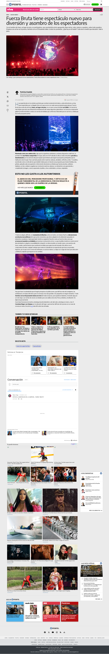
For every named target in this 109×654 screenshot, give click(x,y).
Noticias (68, 1)
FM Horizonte (72, 640)
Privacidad (54, 644)
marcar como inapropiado (73, 399)
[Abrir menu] (7, 4)
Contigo (43, 642)
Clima (38, 637)
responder (15, 398)
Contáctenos (48, 644)
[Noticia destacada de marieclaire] (33, 603)
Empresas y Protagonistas (70, 637)
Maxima (76, 642)
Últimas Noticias (26, 4)
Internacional (33, 637)
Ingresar (88, 4)
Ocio (47, 637)
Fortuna (49, 640)
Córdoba (51, 637)
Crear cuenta (73, 379)
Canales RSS (34, 644)
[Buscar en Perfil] (101, 1)
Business (63, 1)
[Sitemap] (64, 632)
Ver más (97, 599)
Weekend (44, 640)
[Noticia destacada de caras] (51, 603)
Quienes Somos (41, 644)
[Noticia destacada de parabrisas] (69, 603)
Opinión (40, 4)
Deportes (43, 637)
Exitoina (87, 637)
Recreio (72, 642)
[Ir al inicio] (15, 4)
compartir (68, 398)
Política (34, 4)
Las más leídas (87, 563)
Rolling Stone (60, 642)
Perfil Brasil (82, 1)
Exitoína (76, 1)
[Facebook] (45, 632)
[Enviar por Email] (7, 105)
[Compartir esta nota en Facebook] (7, 92)
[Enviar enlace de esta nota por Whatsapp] (7, 101)
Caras (72, 1)
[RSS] (60, 632)
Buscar (97, 9)
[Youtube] (53, 632)
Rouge (59, 640)
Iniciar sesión (67, 379)
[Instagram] (57, 632)
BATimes (66, 640)
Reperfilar (56, 637)
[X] (49, 632)
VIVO (7, 14)
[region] (42, 410)
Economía (22, 637)
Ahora (6, 637)
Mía (62, 640)
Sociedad (45, 4)
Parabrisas (54, 640)
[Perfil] (15, 600)
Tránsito (75, 644)
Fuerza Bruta (37, 346)
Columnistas (87, 473)
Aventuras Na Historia (51, 642)
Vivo (95, 637)
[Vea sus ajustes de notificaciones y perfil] (101, 4)
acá (32, 306)
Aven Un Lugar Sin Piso (23, 346)
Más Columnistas (94, 510)
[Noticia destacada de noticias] (15, 603)
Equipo (59, 644)
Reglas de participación (67, 644)
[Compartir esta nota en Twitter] (7, 96)
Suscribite (95, 4)
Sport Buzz (66, 642)
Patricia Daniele (26, 92)
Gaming (92, 637)
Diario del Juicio (100, 637)
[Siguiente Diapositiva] (76, 366)
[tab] (14, 390)
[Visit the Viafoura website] (74, 440)
